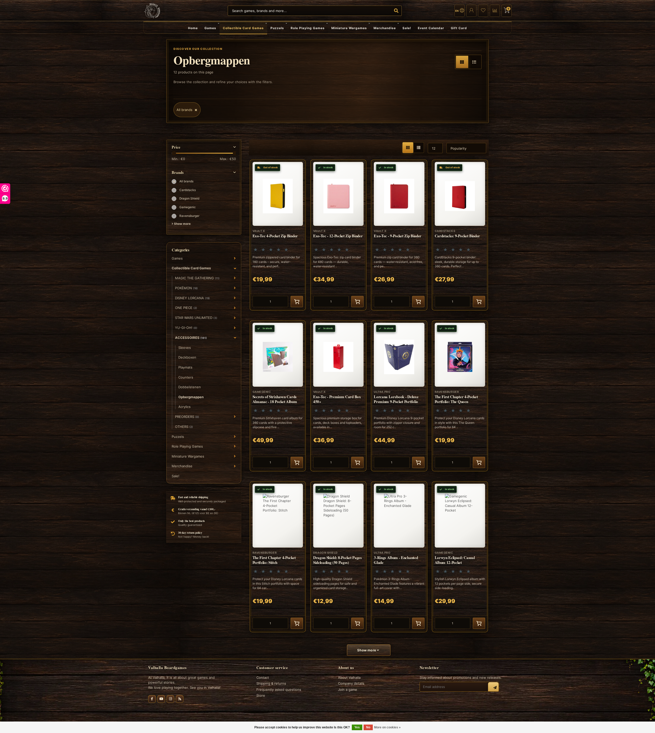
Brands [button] (178, 172)
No (368, 727)
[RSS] (179, 699)
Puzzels (277, 28)
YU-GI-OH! (186, 328)
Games (210, 28)
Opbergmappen (191, 397)
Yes (357, 727)
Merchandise (385, 28)
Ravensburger (189, 216)
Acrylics (184, 407)
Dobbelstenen (189, 387)
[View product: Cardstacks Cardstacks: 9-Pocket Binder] (460, 235)
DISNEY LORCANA (192, 298)
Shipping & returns (271, 683)
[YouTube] (161, 699)
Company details (351, 683)
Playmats (185, 367)
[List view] (474, 62)
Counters (185, 377)
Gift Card (459, 28)
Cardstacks (187, 190)
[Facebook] (152, 699)
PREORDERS (187, 417)
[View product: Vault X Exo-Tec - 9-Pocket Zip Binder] (399, 235)
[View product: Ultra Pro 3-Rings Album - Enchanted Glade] (399, 557)
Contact (262, 677)
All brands (186, 181)
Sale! (406, 28)
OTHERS (184, 427)
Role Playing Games (308, 28)
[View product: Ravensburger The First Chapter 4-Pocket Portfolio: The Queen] (460, 396)
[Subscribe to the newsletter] (493, 687)
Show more (182, 224)
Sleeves (184, 348)
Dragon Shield (189, 198)
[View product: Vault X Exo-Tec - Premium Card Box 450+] (338, 396)
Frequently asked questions (278, 689)
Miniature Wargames (349, 28)
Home (193, 28)
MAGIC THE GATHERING (197, 278)
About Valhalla (349, 677)
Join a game (347, 689)
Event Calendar (431, 28)
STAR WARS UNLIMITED (196, 318)
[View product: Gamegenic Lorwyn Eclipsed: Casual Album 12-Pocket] (460, 557)
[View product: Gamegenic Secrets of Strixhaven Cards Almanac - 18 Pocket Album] (277, 396)
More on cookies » (387, 727)
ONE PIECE (186, 308)
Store (260, 695)
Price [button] (176, 147)
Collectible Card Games (243, 28)
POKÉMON (186, 288)
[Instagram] (170, 699)
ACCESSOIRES (191, 338)
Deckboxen (187, 357)
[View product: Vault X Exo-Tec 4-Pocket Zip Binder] (277, 235)
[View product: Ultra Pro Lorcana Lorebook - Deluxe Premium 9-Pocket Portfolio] (399, 396)
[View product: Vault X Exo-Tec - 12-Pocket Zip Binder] (338, 235)
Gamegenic (187, 207)
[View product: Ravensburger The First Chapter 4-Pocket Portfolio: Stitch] (277, 557)
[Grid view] (462, 62)
